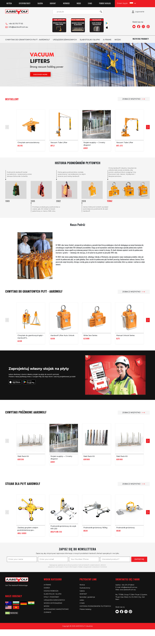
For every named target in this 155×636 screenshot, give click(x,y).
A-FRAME (107, 40)
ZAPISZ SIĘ (139, 559)
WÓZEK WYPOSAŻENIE (53, 603)
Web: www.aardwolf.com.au (125, 590)
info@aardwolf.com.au (18, 27)
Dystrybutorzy (24, 3)
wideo (79, 3)
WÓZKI (118, 40)
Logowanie (139, 12)
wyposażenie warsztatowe (56, 609)
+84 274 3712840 (127, 585)
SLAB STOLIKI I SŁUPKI (90, 40)
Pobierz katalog (105, 3)
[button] (148, 127)
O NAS (90, 3)
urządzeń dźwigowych (65, 40)
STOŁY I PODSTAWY (51, 597)
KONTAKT (53, 3)
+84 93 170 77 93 (16, 24)
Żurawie (47, 612)
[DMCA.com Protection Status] (11, 613)
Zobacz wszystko (131, 99)
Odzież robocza (51, 591)
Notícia (9, 3)
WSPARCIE (66, 3)
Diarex (47, 588)
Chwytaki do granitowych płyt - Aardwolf (27, 40)
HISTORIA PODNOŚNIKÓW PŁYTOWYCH (95, 606)
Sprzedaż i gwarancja (87, 597)
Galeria (40, 3)
